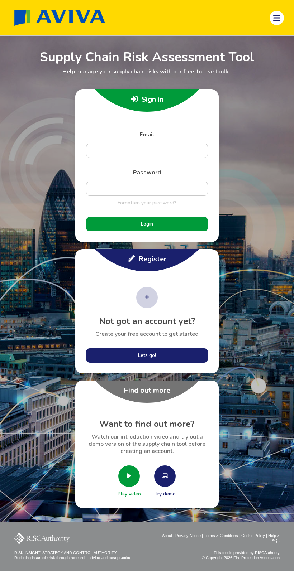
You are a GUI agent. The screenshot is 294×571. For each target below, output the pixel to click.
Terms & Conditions (221, 535)
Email (147, 135)
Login (147, 224)
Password (147, 172)
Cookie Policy (253, 535)
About (167, 535)
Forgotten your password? (147, 202)
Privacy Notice (188, 535)
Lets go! (147, 355)
